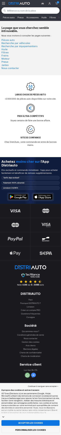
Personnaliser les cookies (30, 430)
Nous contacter (10, 68)
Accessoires (32, 17)
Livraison (30, 306)
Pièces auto (9, 17)
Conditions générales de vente (30, 335)
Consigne (30, 317)
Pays (30, 299)
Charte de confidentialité (31, 352)
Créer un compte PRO (30, 310)
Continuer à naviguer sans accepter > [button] (43, 386)
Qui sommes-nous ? (30, 331)
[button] (43, 3)
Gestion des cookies (30, 342)
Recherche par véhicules (15, 43)
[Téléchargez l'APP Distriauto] (18, 197)
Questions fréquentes (30, 313)
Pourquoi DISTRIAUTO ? (30, 303)
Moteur (5, 58)
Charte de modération (30, 356)
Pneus (20, 17)
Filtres (53, 17)
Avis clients (30, 345)
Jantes (5, 64)
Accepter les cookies (30, 423)
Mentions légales (30, 349)
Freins (4, 55)
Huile (44, 17)
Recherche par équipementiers (19, 46)
